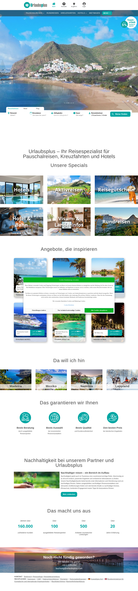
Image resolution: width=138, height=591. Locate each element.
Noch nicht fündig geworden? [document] (69, 557)
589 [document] (39, 331)
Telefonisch (28, 577)
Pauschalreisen (34, 13)
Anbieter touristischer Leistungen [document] (83, 534)
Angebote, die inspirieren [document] (69, 249)
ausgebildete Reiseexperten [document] (54, 533)
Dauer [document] (78, 113)
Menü (106, 13)
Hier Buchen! (69, 65)
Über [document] (54, 521)
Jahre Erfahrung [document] (112, 533)
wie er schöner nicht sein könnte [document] (69, 58)
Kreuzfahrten (68, 13)
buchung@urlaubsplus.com (69, 568)
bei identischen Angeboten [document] (112, 431)
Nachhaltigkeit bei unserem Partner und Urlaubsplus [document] (69, 463)
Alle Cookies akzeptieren (99, 310)
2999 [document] (117, 287)
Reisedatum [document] (36, 113)
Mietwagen (94, 13)
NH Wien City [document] (98, 333)
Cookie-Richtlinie (69, 305)
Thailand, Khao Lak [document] (62, 339)
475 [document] (116, 331)
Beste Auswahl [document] (54, 428)
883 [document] (78, 331)
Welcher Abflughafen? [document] (61, 115)
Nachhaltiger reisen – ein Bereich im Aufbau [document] (85, 473)
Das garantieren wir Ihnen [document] (69, 402)
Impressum (31, 579)
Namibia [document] (87, 386)
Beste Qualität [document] (83, 428)
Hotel (25, 108)
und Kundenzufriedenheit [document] (84, 431)
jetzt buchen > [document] (115, 289)
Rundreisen (53, 13)
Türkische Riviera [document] (22, 295)
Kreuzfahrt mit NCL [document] (23, 339)
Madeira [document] (16, 386)
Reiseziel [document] (13, 113)
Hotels (81, 13)
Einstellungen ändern (39, 310)
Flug (37, 108)
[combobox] (19, 115)
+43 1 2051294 (69, 565)
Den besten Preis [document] (112, 428)
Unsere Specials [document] (69, 165)
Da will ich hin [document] (69, 360)
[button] (69, 58)
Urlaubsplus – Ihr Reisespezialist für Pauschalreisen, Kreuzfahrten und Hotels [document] (69, 154)
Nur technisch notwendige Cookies (69, 310)
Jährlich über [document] (25, 521)
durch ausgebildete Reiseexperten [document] (25, 432)
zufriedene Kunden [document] (25, 533)
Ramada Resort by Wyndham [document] (62, 332)
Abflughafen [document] (58, 113)
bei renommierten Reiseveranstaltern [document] (54, 432)
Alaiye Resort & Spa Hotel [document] (22, 288)
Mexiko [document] (51, 386)
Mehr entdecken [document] (69, 494)
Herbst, (69, 51)
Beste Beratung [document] (25, 428)
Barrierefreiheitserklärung (75, 581)
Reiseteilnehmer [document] (97, 113)
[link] (30, 322)
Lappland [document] (122, 386)
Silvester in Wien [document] (99, 339)
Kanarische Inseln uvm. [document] (22, 332)
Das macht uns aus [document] (69, 510)
